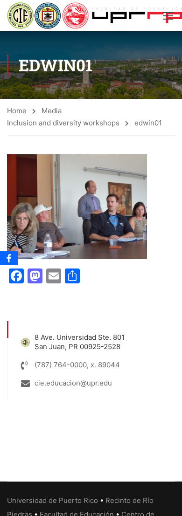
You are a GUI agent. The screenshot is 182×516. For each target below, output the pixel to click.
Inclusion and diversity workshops (63, 122)
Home (17, 110)
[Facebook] (9, 258)
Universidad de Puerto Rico (52, 500)
